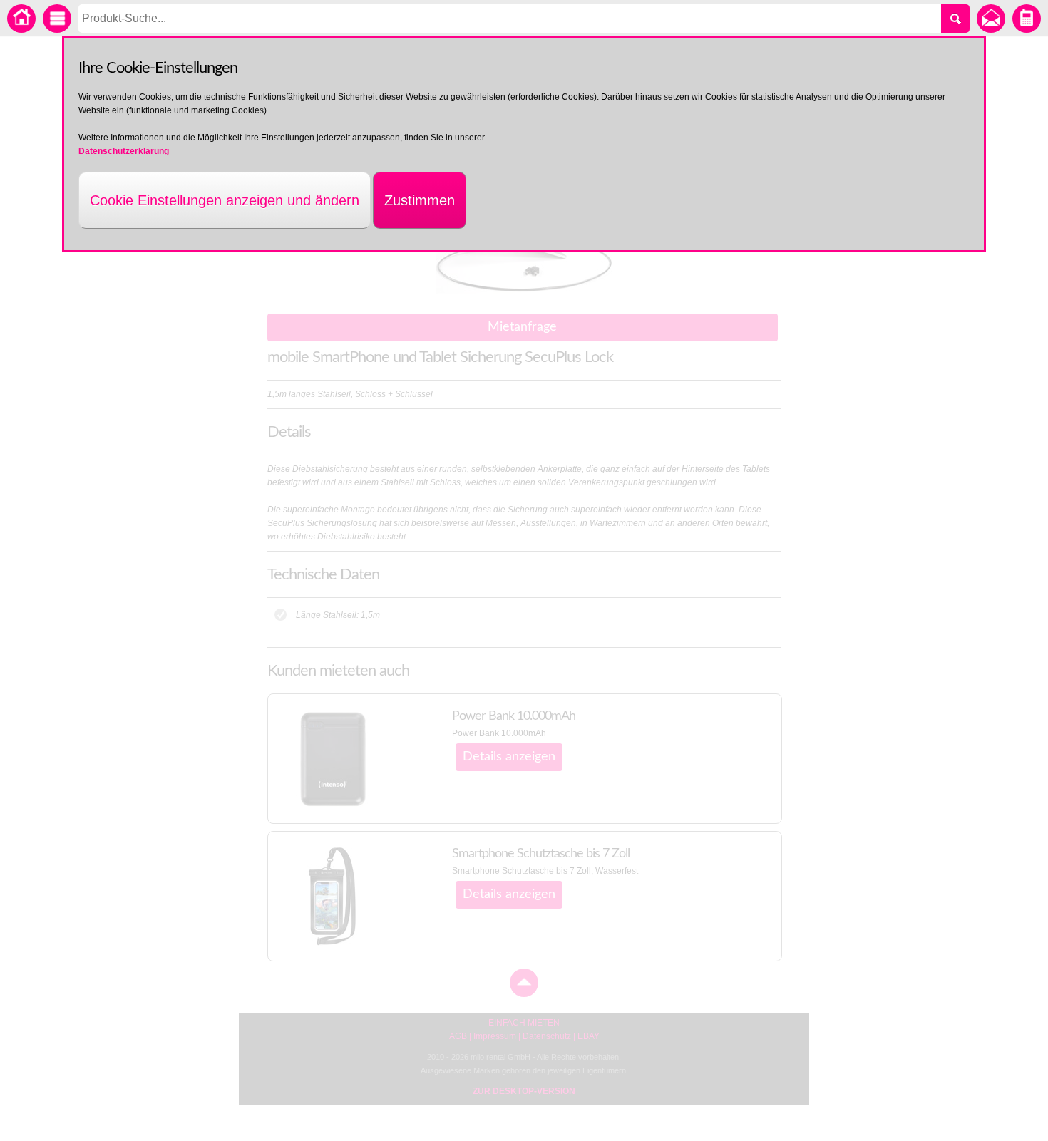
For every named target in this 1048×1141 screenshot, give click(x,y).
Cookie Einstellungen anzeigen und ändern (224, 200)
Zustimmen (419, 200)
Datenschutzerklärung (123, 151)
